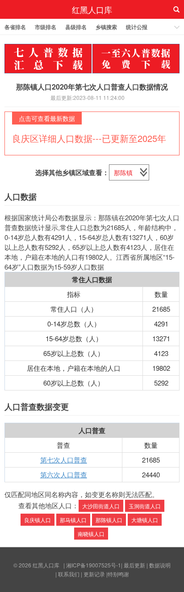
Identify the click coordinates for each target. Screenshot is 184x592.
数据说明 (160, 565)
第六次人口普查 (63, 474)
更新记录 (94, 574)
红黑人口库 (92, 9)
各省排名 (15, 27)
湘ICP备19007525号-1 (93, 565)
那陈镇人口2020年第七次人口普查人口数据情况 (92, 87)
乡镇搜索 (106, 27)
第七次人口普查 (63, 459)
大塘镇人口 (144, 519)
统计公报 (136, 27)
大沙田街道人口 (101, 506)
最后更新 (134, 565)
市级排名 (45, 27)
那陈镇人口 (109, 519)
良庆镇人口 (37, 519)
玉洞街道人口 (145, 506)
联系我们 (68, 574)
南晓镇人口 (91, 533)
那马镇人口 (73, 519)
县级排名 (76, 27)
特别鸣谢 (118, 574)
